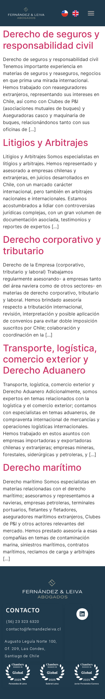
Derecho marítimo (42, 467)
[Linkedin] (82, 614)
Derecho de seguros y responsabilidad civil (51, 39)
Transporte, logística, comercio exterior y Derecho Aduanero (50, 359)
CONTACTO (23, 610)
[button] (91, 13)
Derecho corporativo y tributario (52, 245)
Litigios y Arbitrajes (45, 142)
